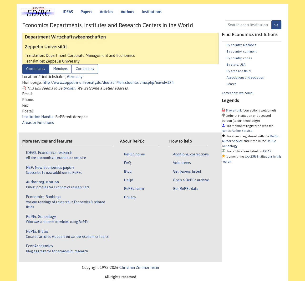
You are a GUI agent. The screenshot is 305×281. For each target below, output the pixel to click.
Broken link (234, 110)
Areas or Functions (38, 122)
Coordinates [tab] (35, 69)
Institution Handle (38, 117)
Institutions (152, 12)
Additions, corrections (191, 154)
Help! (128, 180)
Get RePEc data (185, 188)
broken (69, 88)
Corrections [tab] (85, 69)
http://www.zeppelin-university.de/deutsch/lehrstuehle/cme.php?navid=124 (108, 82)
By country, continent (242, 51)
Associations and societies (245, 77)
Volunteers (182, 162)
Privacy (130, 197)
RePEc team (134, 188)
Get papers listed (187, 171)
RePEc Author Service (237, 131)
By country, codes (239, 58)
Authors (127, 12)
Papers (86, 12)
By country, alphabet (241, 45)
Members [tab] (60, 69)
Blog (128, 171)
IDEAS (68, 12)
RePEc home (134, 154)
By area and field (239, 71)
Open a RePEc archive (191, 180)
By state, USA (236, 64)
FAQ (127, 162)
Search (231, 84)
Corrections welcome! (238, 93)
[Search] (276, 24)
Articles (106, 12)
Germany (74, 76)
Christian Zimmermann (139, 267)
